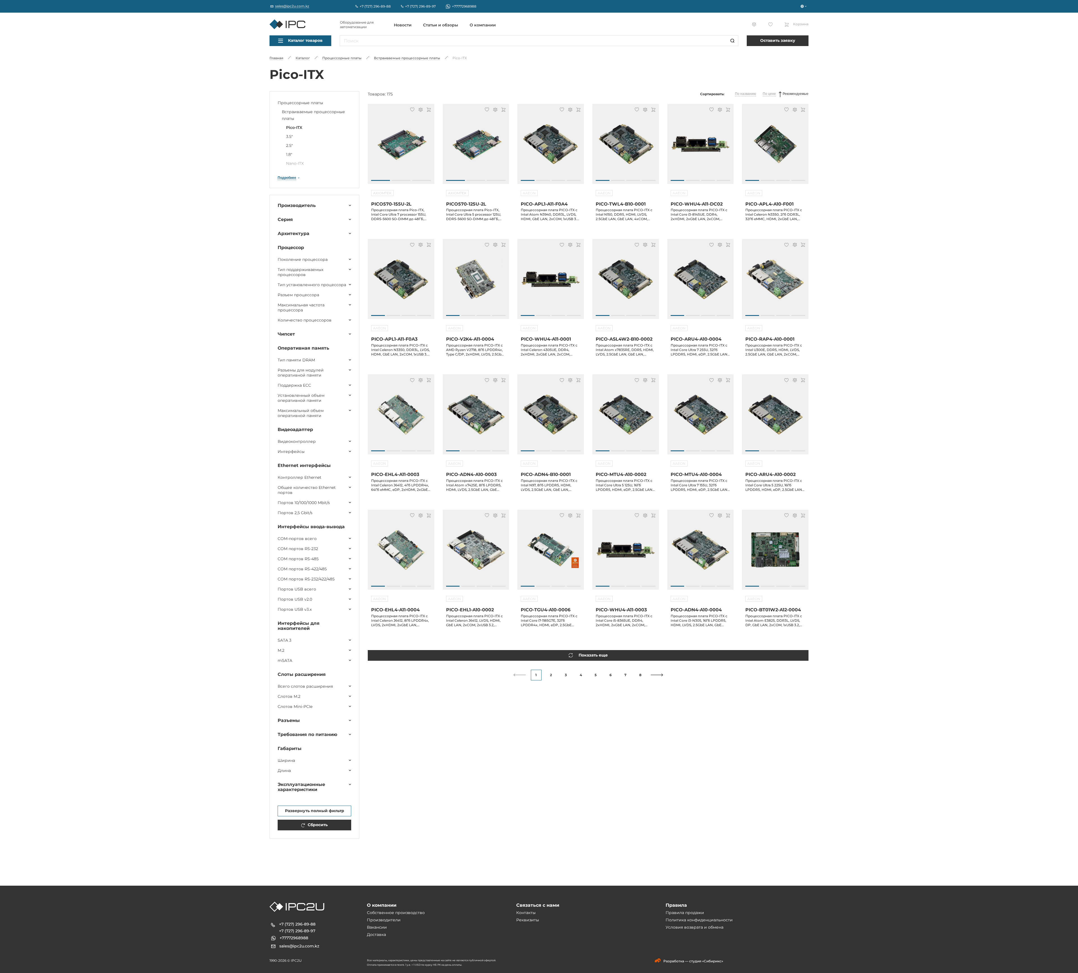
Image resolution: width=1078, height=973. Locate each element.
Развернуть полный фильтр (314, 810)
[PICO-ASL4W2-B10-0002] (626, 282)
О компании (483, 25)
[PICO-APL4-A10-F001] (775, 147)
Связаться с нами (537, 905)
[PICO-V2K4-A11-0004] (476, 282)
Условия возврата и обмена (694, 927)
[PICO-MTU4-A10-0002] (626, 417)
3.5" (289, 136)
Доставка (376, 934)
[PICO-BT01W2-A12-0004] (775, 552)
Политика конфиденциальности (699, 919)
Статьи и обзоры (440, 25)
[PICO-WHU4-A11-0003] (626, 552)
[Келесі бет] (657, 674)
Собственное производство (396, 912)
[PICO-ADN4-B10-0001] (551, 417)
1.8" (289, 154)
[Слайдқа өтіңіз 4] (574, 180)
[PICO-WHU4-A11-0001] (551, 282)
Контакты (526, 912)
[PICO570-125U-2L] (476, 147)
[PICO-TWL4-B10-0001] (626, 147)
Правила (676, 905)
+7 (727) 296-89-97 (297, 931)
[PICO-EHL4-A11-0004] (401, 552)
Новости (403, 25)
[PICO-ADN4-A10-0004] (700, 552)
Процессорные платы (300, 102)
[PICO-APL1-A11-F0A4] (551, 147)
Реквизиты (527, 919)
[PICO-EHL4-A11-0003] (401, 417)
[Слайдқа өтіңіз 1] (380, 180)
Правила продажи (685, 912)
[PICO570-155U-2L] (401, 147)
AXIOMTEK (382, 193)
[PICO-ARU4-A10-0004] (700, 282)
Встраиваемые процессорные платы (313, 115)
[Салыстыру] (419, 110)
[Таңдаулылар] (411, 110)
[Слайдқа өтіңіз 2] (401, 180)
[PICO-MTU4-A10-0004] (700, 417)
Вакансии (377, 927)
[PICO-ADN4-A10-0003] (476, 417)
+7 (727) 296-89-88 (297, 924)
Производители (384, 919)
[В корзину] (428, 110)
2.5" (289, 145)
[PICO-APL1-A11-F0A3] (401, 282)
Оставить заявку (777, 40)
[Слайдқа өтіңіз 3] (421, 180)
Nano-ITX (295, 163)
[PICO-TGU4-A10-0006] (551, 552)
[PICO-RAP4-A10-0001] (775, 282)
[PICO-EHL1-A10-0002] (476, 552)
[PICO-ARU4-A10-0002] (775, 417)
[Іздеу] (732, 41)
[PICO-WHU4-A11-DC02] (700, 147)
